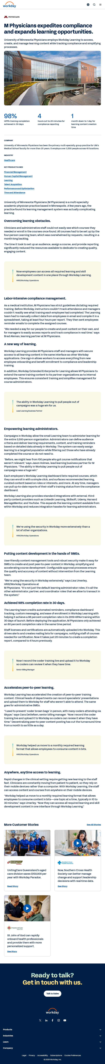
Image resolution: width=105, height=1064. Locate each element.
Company (8, 1048)
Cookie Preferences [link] (72, 1055)
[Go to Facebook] (52, 1020)
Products (7, 1029)
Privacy (32, 1055)
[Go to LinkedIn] (46, 1020)
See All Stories (94, 824)
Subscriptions (56, 1055)
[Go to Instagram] (59, 1020)
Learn (6, 1041)
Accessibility (42, 1055)
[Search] (94, 5)
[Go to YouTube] (65, 1020)
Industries (8, 1035)
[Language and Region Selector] (88, 5)
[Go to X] (40, 1020)
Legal (24, 1055)
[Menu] (100, 5)
